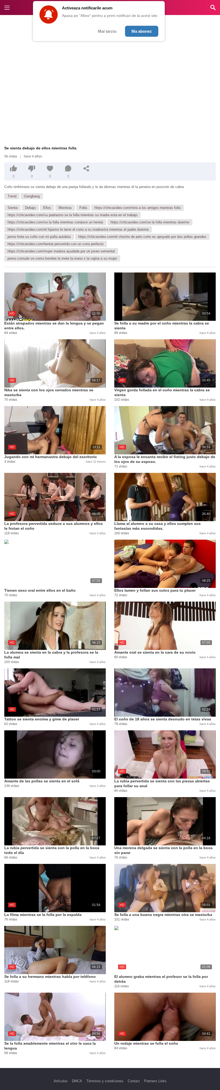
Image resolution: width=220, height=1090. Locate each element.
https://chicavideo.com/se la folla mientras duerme (150, 222)
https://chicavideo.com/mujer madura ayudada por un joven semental (61, 251)
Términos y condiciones (104, 1081)
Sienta (12, 208)
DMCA (77, 1081)
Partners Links (155, 1081)
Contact (134, 1081)
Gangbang (32, 196)
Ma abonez (141, 31)
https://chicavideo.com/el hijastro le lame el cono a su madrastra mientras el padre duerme (78, 229)
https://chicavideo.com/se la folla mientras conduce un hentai (55, 222)
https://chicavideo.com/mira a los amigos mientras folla (137, 208)
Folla (83, 208)
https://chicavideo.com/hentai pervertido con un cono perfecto (56, 244)
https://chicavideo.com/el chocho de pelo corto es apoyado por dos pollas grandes (142, 237)
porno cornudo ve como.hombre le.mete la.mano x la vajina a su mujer (62, 258)
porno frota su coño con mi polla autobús (39, 237)
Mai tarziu (107, 31)
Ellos (47, 208)
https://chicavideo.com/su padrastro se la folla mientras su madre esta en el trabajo (72, 215)
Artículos (61, 1081)
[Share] (86, 168)
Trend (12, 196)
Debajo (30, 208)
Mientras (65, 208)
